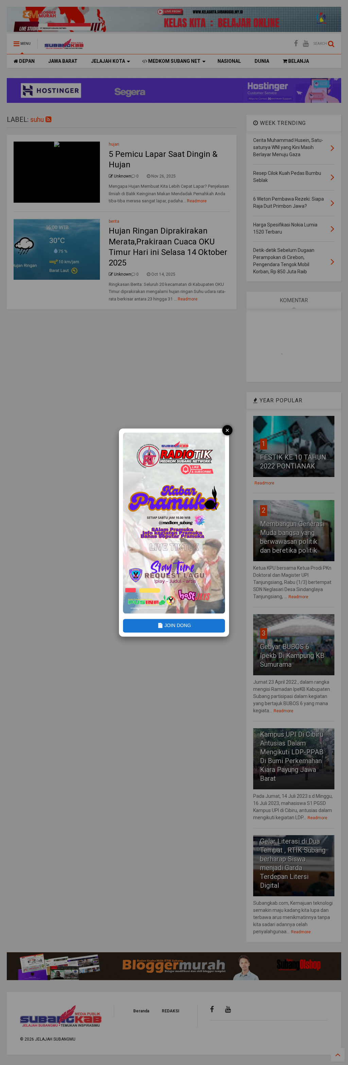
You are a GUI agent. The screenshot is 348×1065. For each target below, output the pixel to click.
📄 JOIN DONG (174, 625)
